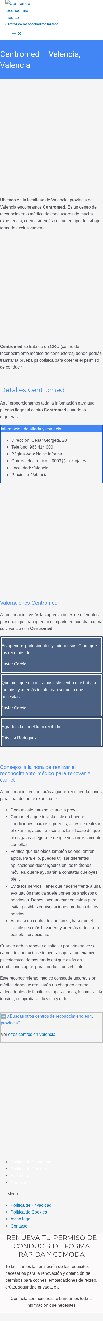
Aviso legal (21, 1175)
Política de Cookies (29, 1168)
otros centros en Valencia (31, 1034)
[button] (51, 1193)
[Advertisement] (51, 132)
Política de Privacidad (31, 1161)
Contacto (19, 1182)
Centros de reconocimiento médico (31, 24)
